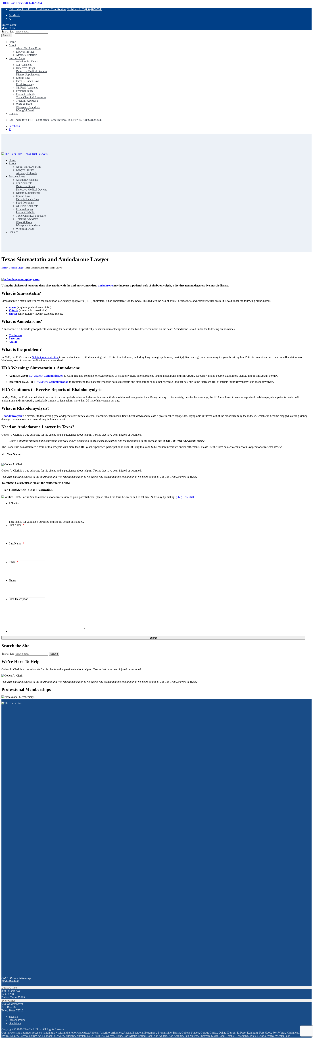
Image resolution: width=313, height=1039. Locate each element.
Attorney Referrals (26, 54)
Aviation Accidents (27, 61)
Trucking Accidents (27, 100)
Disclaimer (15, 1023)
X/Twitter (14, 503)
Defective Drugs (25, 67)
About (12, 45)
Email (13, 561)
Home (12, 41)
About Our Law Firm (28, 48)
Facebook (14, 15)
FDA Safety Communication (46, 375)
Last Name (16, 543)
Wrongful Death (25, 110)
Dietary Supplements (28, 74)
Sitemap (13, 1016)
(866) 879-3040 (185, 497)
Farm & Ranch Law (27, 81)
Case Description (18, 599)
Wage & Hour (24, 103)
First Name (16, 524)
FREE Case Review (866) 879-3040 (22, 3)
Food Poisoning (25, 84)
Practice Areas (17, 58)
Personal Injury (24, 90)
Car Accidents (24, 64)
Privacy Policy (17, 1019)
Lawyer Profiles (25, 51)
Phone (14, 580)
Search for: (7, 31)
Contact (13, 113)
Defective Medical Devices (31, 71)
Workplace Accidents (28, 107)
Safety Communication (45, 357)
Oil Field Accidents (27, 87)
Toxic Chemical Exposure (31, 97)
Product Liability (25, 94)
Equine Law (23, 77)
